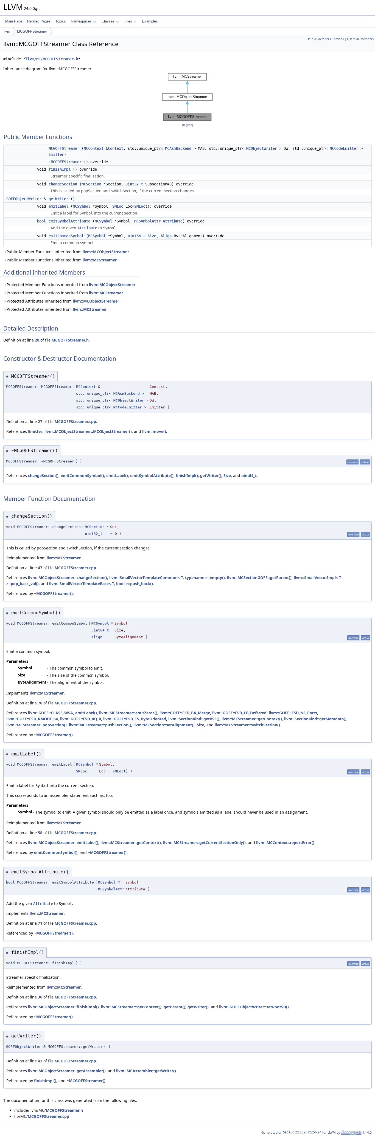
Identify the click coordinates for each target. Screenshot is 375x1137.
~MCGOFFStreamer (65, 162)
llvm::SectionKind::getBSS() (193, 718)
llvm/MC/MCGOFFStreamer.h (51, 59)
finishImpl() (187, 475)
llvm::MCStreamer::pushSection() (100, 724)
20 (37, 340)
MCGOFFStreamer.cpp (75, 421)
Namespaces (81, 21)
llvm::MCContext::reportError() (285, 842)
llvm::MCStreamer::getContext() (252, 718)
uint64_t (136, 236)
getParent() (174, 1006)
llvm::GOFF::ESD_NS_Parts (293, 712)
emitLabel (58, 206)
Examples (150, 21)
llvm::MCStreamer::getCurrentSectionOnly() (204, 842)
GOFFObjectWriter (23, 199)
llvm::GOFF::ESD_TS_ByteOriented (134, 718)
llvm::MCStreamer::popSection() (36, 724)
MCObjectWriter (261, 148)
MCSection (91, 184)
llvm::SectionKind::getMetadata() (315, 718)
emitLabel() (117, 475)
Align (166, 236)
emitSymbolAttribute (69, 221)
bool (41, 221)
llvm (7, 31)
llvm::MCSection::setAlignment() (164, 724)
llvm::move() (154, 431)
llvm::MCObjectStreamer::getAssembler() (67, 1070)
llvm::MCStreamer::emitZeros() (128, 712)
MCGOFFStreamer (32, 31)
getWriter (58, 199)
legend (187, 125)
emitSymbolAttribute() (151, 475)
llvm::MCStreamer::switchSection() (247, 724)
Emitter (56, 154)
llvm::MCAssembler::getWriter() (146, 1070)
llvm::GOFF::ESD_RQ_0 (80, 718)
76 (40, 703)
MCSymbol (81, 206)
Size (151, 236)
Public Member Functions (326, 39)
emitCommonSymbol (66, 236)
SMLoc (117, 206)
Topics (60, 21)
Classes (108, 21)
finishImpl (60, 169)
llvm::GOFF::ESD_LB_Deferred (239, 712)
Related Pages (39, 21)
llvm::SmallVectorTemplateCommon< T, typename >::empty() (167, 577)
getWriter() (210, 475)
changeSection (63, 184)
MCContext (93, 148)
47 (40, 567)
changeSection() (43, 475)
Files (128, 21)
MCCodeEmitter (344, 148)
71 (40, 923)
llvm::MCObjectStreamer (106, 251)
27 (40, 421)
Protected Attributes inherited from (63, 301)
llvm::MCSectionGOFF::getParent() (259, 577)
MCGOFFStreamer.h (70, 340)
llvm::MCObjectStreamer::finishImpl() (63, 1006)
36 (40, 997)
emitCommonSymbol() (82, 475)
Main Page (13, 21)
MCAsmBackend (178, 148)
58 (40, 832)
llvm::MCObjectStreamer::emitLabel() (63, 842)
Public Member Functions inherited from (68, 251)
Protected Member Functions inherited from (71, 284)
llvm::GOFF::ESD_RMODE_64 (32, 718)
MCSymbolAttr (147, 221)
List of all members (360, 39)
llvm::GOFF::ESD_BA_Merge (184, 712)
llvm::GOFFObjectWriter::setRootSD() (254, 1006)
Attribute (173, 221)
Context (115, 148)
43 (40, 1060)
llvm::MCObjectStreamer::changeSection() (67, 577)
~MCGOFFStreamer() (53, 593)
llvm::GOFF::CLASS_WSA (50, 712)
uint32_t (134, 184)
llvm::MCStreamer (100, 260)
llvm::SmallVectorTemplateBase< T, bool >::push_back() (101, 583)
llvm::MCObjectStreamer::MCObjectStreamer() (88, 431)
